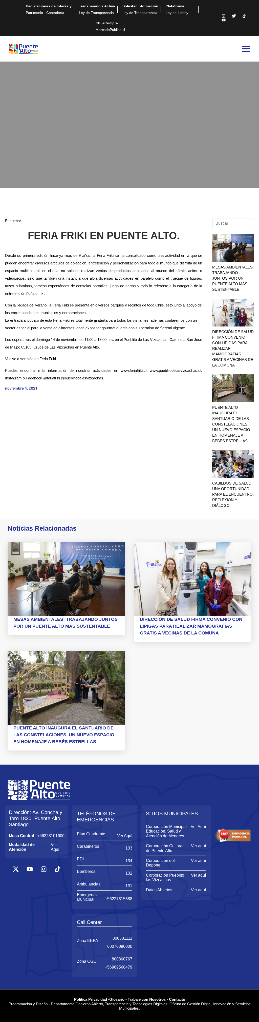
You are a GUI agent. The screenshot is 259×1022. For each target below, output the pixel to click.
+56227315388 (118, 899)
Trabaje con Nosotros (147, 999)
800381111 (122, 938)
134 (128, 861)
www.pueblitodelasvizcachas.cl (175, 370)
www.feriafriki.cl (133, 370)
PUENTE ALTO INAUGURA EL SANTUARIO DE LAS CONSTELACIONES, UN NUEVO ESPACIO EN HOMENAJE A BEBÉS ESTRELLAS (231, 424)
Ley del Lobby (177, 9)
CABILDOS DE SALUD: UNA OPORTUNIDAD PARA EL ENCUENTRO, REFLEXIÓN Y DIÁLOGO (233, 494)
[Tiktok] (244, 16)
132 (128, 873)
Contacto (177, 999)
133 (128, 848)
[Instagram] (224, 16)
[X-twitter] (16, 869)
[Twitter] (234, 16)
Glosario (116, 999)
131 (128, 886)
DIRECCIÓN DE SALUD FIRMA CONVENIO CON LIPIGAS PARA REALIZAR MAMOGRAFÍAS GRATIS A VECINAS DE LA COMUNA (191, 626)
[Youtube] (224, 20)
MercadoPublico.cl (110, 26)
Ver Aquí (55, 846)
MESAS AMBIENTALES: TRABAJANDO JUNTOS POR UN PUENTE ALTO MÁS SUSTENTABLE (233, 278)
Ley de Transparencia (97, 9)
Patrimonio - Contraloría (49, 9)
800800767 (122, 959)
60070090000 (119, 946)
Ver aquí (198, 846)
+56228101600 (50, 836)
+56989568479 (118, 967)
